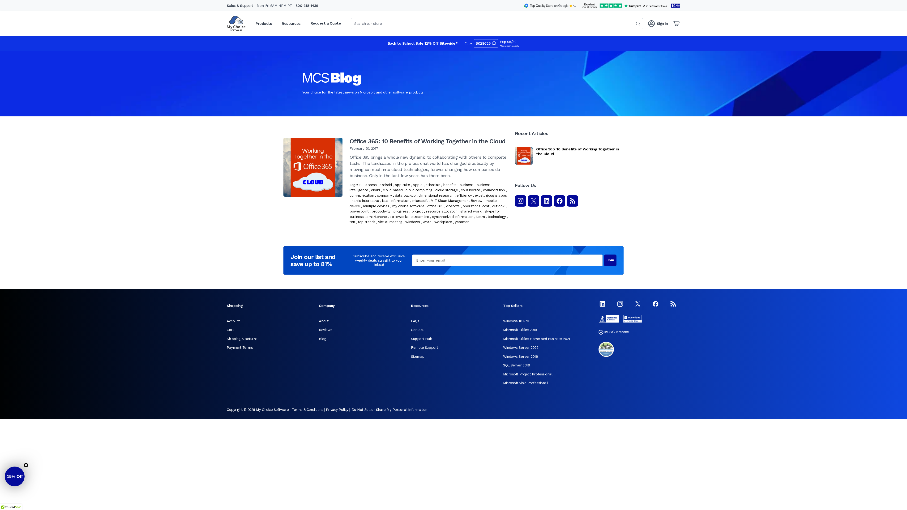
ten (352, 222)
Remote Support (424, 347)
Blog (322, 339)
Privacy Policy (337, 410)
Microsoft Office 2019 (520, 330)
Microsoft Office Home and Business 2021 (536, 339)
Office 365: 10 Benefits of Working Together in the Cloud (427, 141)
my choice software (408, 206)
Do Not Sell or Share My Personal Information (389, 410)
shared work (470, 211)
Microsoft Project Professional (527, 374)
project (417, 211)
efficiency (464, 195)
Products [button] (264, 23)
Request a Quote (326, 23)
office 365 (435, 206)
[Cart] (676, 23)
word (427, 222)
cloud (375, 190)
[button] (15, 476)
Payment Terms (240, 347)
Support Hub (421, 339)
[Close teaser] (26, 465)
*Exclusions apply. (510, 46)
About (324, 321)
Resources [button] (291, 23)
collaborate (470, 190)
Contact (417, 330)
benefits (449, 185)
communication (362, 195)
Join (610, 260)
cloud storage (446, 190)
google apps (496, 195)
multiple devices (376, 206)
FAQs (415, 321)
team (480, 217)
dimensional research (436, 195)
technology (497, 217)
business (466, 185)
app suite (402, 185)
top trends (366, 222)
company (384, 195)
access (370, 185)
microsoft (420, 201)
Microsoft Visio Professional (525, 383)
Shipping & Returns (242, 339)
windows (412, 222)
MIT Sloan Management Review (457, 201)
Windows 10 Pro (516, 321)
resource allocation (441, 211)
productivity (381, 211)
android (386, 185)
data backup (405, 195)
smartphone (377, 217)
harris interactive (365, 201)
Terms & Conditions (307, 410)
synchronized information (452, 217)
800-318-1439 (306, 6)
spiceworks (399, 217)
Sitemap (417, 356)
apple (418, 185)
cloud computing (419, 190)
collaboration (494, 190)
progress (400, 211)
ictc (385, 201)
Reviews (325, 330)
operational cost (476, 206)
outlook (498, 206)
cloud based (393, 190)
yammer (462, 222)
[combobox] (497, 23)
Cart (230, 330)
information (400, 201)
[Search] (638, 23)
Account (233, 321)
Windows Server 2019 (520, 356)
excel (479, 195)
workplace (443, 222)
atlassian (433, 185)
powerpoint (359, 211)
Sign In (662, 23)
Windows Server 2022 (520, 347)
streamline (420, 217)
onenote (453, 206)
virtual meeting (390, 222)
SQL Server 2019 (516, 365)
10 (360, 185)
